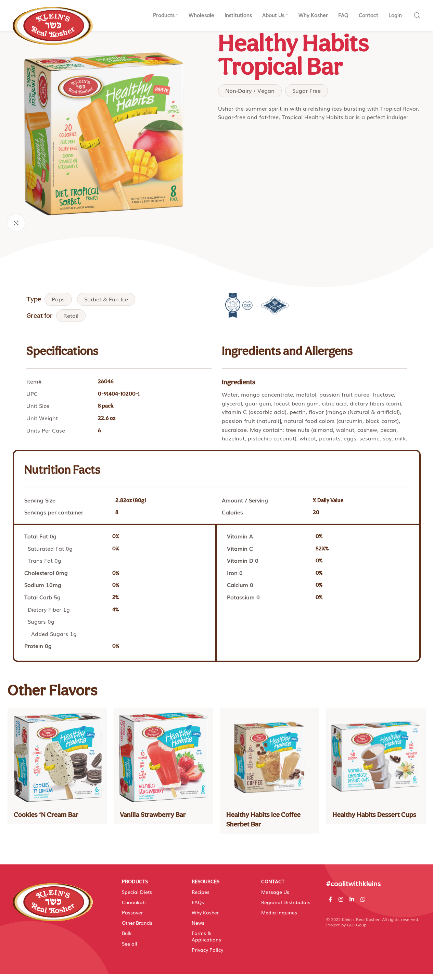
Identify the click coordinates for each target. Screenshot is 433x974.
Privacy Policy (207, 950)
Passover (132, 912)
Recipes (200, 892)
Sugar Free (306, 90)
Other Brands (137, 923)
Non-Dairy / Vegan (250, 90)
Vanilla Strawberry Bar (153, 814)
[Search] (417, 15)
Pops (58, 299)
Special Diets (137, 892)
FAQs (198, 902)
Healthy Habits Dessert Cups (374, 814)
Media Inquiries (279, 912)
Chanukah (133, 902)
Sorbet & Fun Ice (106, 299)
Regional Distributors (285, 902)
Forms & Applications (206, 936)
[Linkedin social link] (351, 899)
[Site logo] (53, 22)
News (198, 923)
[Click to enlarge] (16, 223)
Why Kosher (205, 912)
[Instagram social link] (340, 899)
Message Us (275, 892)
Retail (70, 315)
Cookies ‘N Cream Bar (46, 814)
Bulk (127, 933)
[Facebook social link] (330, 899)
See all (129, 943)
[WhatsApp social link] (363, 899)
